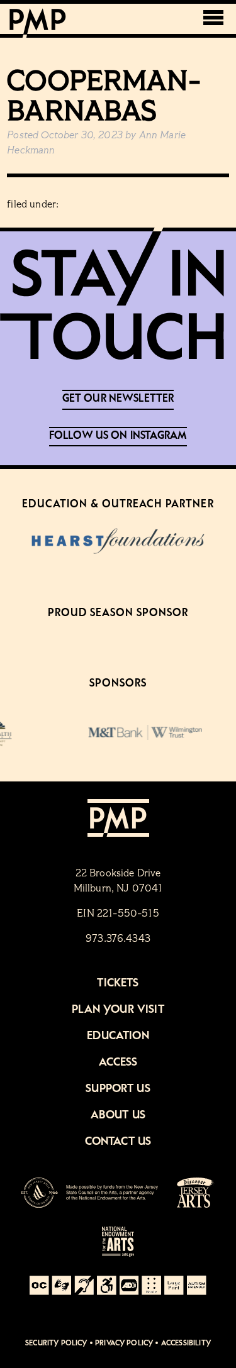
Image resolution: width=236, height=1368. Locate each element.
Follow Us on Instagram (118, 436)
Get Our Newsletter (118, 399)
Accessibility (186, 1343)
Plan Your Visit (118, 1010)
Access (118, 1062)
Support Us (118, 1089)
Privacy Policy (124, 1343)
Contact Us (118, 1142)
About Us (118, 1115)
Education (118, 1036)
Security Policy (56, 1343)
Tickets (117, 983)
